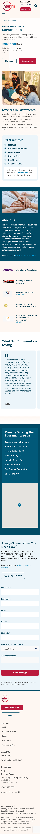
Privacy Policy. (20, 684)
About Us (5, 752)
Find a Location (12, 707)
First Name (6, 588)
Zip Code (5, 633)
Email (3, 610)
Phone (4, 622)
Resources (6, 767)
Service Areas (7, 774)
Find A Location (10, 20)
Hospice (12, 145)
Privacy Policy (6, 809)
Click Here (20, 295)
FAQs (3, 727)
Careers (9, 61)
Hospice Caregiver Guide (25, 255)
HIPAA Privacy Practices (23, 809)
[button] (19, 505)
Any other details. (8, 656)
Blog (3, 770)
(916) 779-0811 (9, 44)
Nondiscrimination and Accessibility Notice (18, 813)
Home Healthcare (8, 731)
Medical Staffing (8, 745)
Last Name (6, 599)
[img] (8, 6)
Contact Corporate (9, 792)
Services (5, 723)
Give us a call (22, 172)
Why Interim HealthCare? (11, 760)
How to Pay (6, 740)
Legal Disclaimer (7, 811)
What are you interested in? (12, 644)
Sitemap (19, 811)
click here (20, 322)
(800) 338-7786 (8, 787)
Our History (6, 755)
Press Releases (7, 806)
